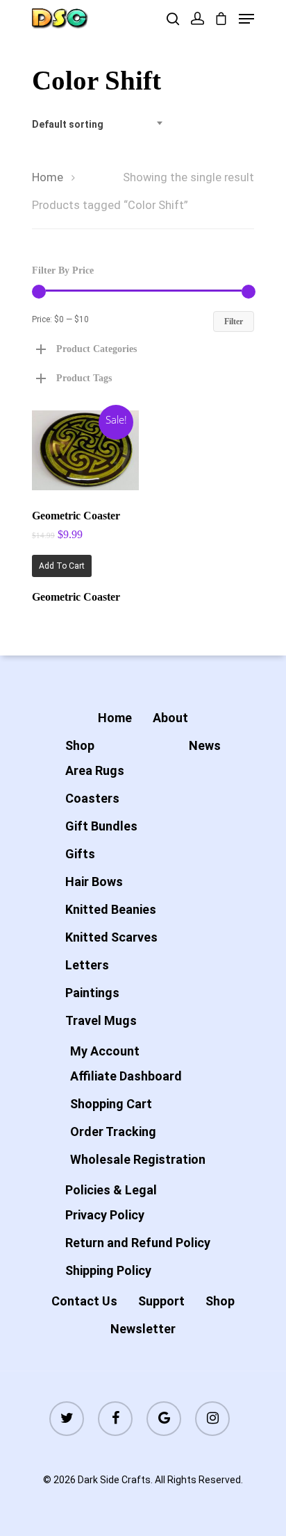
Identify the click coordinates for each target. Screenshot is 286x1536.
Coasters (92, 798)
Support (161, 1301)
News (205, 745)
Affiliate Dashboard (126, 1076)
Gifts (80, 853)
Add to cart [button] (62, 566)
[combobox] (101, 124)
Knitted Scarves (111, 937)
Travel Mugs (101, 1020)
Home (47, 177)
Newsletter (143, 1328)
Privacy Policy (104, 1215)
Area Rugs (94, 770)
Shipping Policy (108, 1270)
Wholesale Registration (137, 1159)
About (170, 717)
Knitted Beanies (110, 909)
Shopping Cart (111, 1103)
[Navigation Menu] (246, 19)
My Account (105, 1051)
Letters (87, 965)
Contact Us (84, 1301)
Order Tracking (113, 1131)
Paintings (92, 992)
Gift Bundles (101, 826)
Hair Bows (94, 881)
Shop (79, 745)
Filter (233, 321)
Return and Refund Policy (137, 1242)
